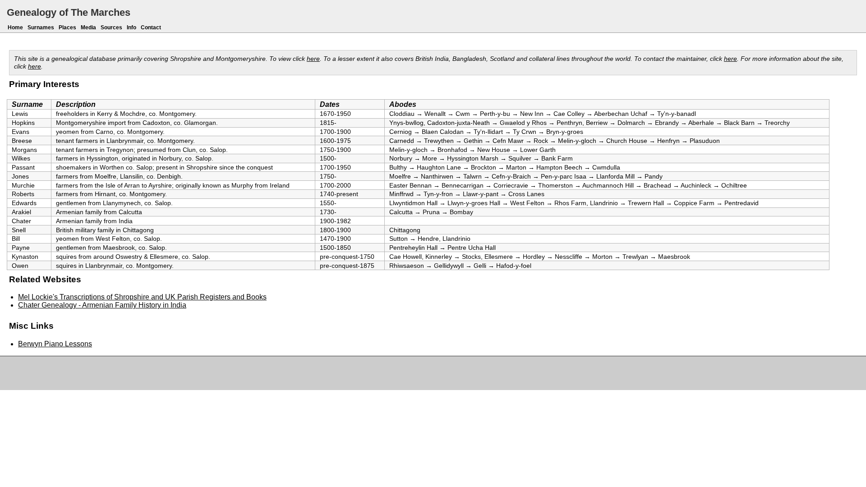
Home (15, 27)
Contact (151, 27)
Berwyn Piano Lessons (55, 344)
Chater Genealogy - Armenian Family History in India (102, 305)
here (313, 58)
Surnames (41, 27)
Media (88, 27)
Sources (111, 27)
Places (67, 27)
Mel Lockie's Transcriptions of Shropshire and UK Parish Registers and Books (142, 297)
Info (131, 27)
